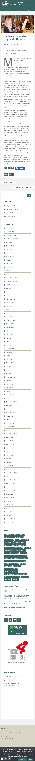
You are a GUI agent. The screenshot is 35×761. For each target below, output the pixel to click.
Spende (23, 563)
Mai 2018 (9, 373)
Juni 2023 (9, 263)
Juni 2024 (9, 249)
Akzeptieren (22, 759)
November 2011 (11, 480)
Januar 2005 (9, 508)
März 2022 (9, 292)
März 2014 (9, 444)
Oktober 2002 (10, 515)
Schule (16, 563)
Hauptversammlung (11, 548)
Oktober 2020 (10, 324)
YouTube (8, 579)
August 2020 (10, 327)
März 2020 (9, 345)
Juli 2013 (8, 451)
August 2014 (10, 437)
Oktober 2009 (10, 494)
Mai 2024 (9, 253)
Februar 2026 (10, 232)
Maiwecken (8, 558)
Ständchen (8, 566)
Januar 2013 (9, 469)
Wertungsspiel (15, 577)
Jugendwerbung (9, 550)
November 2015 (11, 412)
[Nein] (33, 754)
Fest (14, 545)
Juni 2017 (9, 384)
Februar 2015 (10, 427)
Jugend (20, 44)
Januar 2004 (9, 512)
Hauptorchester (11, 209)
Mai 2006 (9, 505)
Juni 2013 (9, 455)
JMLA (21, 548)
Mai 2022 (9, 288)
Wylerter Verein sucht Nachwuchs (14, 590)
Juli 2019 (8, 356)
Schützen (9, 216)
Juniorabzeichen (20, 550)
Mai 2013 (9, 458)
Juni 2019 (9, 359)
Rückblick (14, 561)
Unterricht (16, 566)
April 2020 (9, 341)
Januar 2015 (9, 430)
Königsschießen (21, 555)
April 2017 (9, 391)
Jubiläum (27, 548)
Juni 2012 (9, 476)
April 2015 (9, 419)
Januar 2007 (9, 501)
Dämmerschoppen (20, 542)
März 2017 (9, 395)
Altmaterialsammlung (11, 534)
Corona (18, 540)
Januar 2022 (9, 295)
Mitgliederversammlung (20, 558)
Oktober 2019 (10, 352)
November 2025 (11, 235)
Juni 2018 (9, 370)
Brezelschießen (18, 537)
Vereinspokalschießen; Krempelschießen (16, 574)
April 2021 (9, 310)
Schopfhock (8, 563)
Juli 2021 (8, 302)
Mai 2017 (9, 388)
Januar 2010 (9, 490)
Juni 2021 (9, 306)
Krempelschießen (10, 555)
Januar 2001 (9, 522)
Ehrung (7, 545)
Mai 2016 (9, 405)
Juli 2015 (8, 416)
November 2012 (11, 473)
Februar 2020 (10, 349)
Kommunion (15, 553)
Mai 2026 (9, 228)
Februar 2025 (10, 246)
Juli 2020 (8, 331)
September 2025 (11, 239)
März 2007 (9, 497)
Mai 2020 (9, 338)
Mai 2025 (9, 242)
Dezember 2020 (11, 320)
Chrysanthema (9, 540)
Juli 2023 (8, 260)
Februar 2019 (10, 363)
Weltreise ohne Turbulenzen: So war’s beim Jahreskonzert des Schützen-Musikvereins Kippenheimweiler (17, 596)
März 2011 (9, 483)
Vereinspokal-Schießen (11, 569)
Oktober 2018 (10, 366)
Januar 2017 (9, 398)
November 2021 (11, 299)
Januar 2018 (9, 377)
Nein (30, 759)
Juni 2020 (9, 334)
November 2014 (11, 434)
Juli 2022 (8, 285)
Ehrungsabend (8, 607)
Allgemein (9, 206)
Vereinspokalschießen (11, 571)
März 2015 (9, 423)
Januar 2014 (9, 448)
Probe (7, 561)
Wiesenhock (25, 577)
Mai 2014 (9, 441)
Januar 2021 (9, 317)
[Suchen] (29, 195)
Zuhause (15, 579)
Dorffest (26, 540)
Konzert (11, 174)
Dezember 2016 (11, 402)
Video (7, 577)
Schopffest (22, 561)
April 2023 (9, 271)
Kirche (7, 553)
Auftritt (6, 174)
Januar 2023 (9, 274)
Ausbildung (8, 537)
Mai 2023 (9, 267)
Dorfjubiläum (9, 542)
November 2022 (11, 278)
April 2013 (9, 462)
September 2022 (11, 281)
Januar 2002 (9, 519)
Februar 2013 (10, 466)
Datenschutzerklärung (20, 756)
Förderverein (22, 545)
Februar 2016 (10, 409)
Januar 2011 (9, 487)
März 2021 (9, 313)
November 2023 (11, 256)
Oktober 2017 (10, 380)
